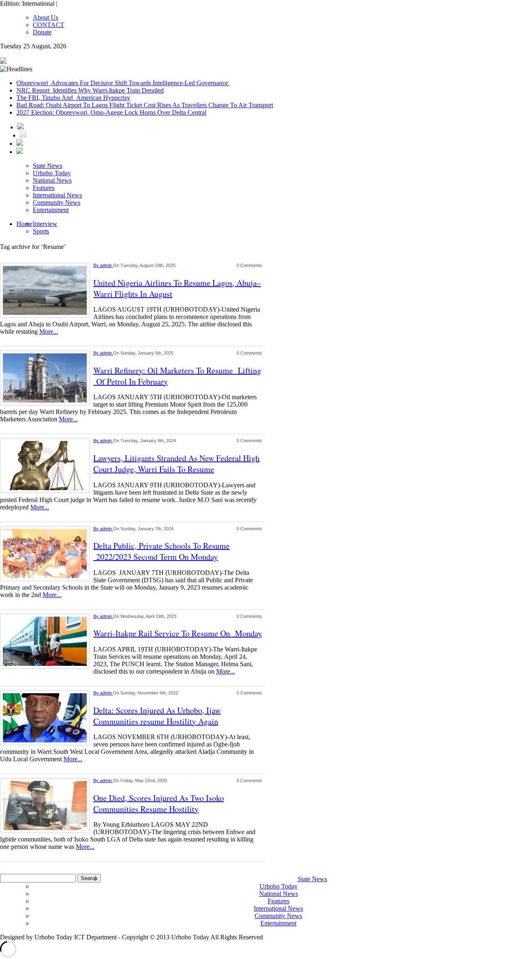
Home (24, 223)
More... (48, 331)
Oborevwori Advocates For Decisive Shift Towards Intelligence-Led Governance (123, 82)
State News (47, 165)
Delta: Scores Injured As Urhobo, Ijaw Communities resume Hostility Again (157, 716)
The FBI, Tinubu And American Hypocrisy (73, 97)
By (96, 265)
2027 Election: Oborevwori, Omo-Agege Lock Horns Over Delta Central (111, 112)
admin (106, 265)
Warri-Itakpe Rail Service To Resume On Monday (177, 633)
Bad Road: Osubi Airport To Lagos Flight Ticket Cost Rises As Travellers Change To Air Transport (144, 105)
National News (52, 180)
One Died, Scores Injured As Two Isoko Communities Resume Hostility (158, 803)
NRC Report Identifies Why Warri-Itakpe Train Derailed (90, 90)
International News (57, 195)
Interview (45, 223)
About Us (45, 17)
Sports (41, 231)
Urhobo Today (52, 173)
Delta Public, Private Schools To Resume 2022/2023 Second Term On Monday (161, 551)
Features (43, 187)
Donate (42, 32)
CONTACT (48, 24)
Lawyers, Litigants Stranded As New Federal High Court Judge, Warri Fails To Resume (176, 463)
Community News (56, 202)
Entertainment (51, 209)
